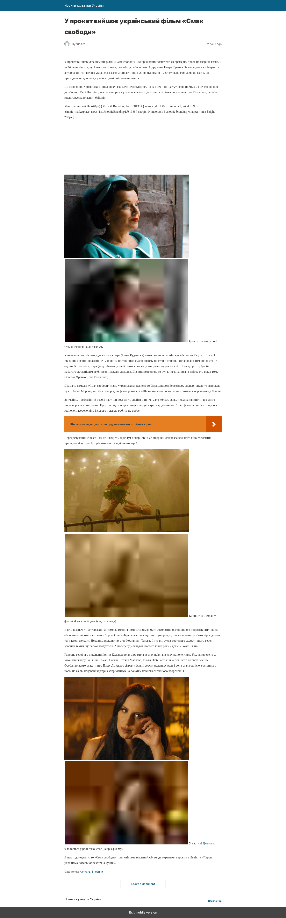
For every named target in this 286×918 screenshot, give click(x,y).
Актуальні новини (91, 871)
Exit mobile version (143, 912)
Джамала (209, 843)
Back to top (215, 901)
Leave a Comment (143, 883)
